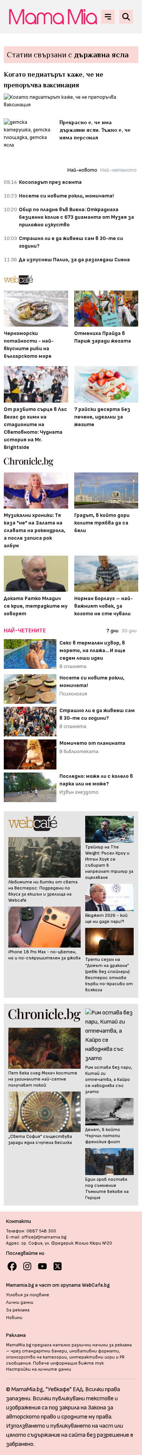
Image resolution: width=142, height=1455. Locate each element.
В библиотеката (78, 751)
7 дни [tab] (112, 630)
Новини (14, 1318)
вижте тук (91, 1363)
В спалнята (72, 666)
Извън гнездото (78, 792)
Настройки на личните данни (38, 1369)
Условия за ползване (27, 1295)
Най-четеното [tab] (118, 170)
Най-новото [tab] (82, 170)
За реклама (18, 1310)
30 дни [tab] (129, 630)
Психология (73, 693)
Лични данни (19, 1302)
